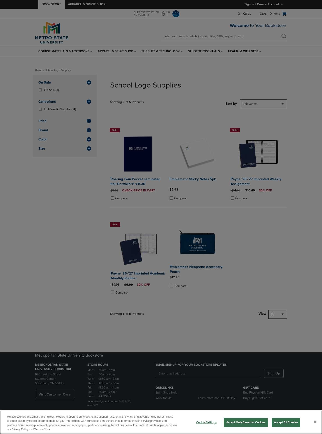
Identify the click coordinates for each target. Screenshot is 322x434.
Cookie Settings (206, 422)
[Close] (315, 421)
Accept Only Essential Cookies (245, 422)
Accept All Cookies (286, 422)
